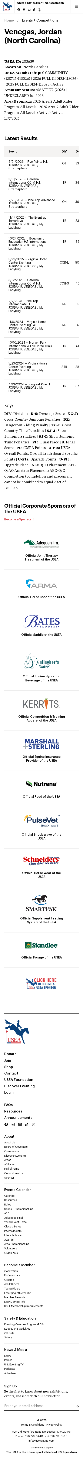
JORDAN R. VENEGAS (23, 165)
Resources (13, 1111)
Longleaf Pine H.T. (40, 384)
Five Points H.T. (37, 161)
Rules (7, 1204)
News (7, 1356)
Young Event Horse (15, 1222)
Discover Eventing (19, 1086)
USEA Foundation (18, 1080)
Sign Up (10, 1386)
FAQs (8, 1105)
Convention (11, 1271)
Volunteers (10, 1248)
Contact (11, 1073)
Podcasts (9, 1369)
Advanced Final (13, 1218)
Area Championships (16, 1244)
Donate (10, 1054)
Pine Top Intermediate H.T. (23, 303)
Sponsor (9, 1177)
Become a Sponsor (17, 519)
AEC (6, 1213)
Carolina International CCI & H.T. (25, 181)
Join (7, 1060)
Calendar (9, 1196)
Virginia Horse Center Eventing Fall (27, 324)
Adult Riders (11, 1284)
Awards (8, 1240)
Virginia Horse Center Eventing (28, 261)
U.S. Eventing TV (14, 1364)
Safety (8, 1337)
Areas (7, 1160)
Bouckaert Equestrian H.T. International (28, 240)
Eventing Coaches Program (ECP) (24, 1324)
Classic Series (12, 1226)
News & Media (15, 1350)
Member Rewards (14, 1297)
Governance (11, 1151)
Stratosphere (18, 168)
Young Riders (12, 1288)
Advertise (10, 1373)
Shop (8, 1067)
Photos (8, 1360)
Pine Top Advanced (41, 200)
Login (9, 1092)
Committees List (14, 1173)
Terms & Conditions (32, 1424)
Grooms (9, 1280)
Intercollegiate (12, 1231)
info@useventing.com (41, 1440)
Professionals (12, 1275)
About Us (9, 1142)
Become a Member (19, 1265)
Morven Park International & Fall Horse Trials (30, 344)
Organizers (11, 1253)
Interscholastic (13, 1235)
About (9, 1136)
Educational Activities (17, 1328)
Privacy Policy (54, 1424)
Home (9, 20)
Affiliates (9, 1164)
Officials (9, 1333)
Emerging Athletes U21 (17, 1293)
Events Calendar (17, 1190)
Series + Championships (18, 1209)
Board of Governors (15, 1147)
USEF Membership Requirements (23, 1306)
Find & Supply (45, 1448)
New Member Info (14, 1302)
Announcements (18, 1118)
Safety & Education (20, 1318)
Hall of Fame (11, 1169)
